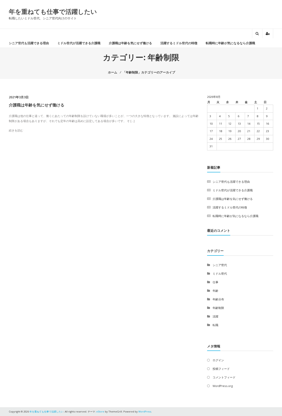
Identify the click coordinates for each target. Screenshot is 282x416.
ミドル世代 (220, 274)
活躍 (215, 316)
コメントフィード (224, 377)
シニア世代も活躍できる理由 (29, 43)
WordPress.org (223, 386)
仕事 (215, 282)
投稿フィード (221, 369)
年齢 (215, 291)
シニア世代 (220, 265)
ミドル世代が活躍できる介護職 (78, 43)
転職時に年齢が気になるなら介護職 (230, 43)
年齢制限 (218, 308)
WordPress (144, 411)
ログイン (218, 360)
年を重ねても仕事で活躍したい (53, 11)
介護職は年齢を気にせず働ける (130, 43)
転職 (215, 325)
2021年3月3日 (19, 97)
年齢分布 (218, 299)
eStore (100, 411)
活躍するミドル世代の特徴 (178, 43)
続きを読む (16, 130)
